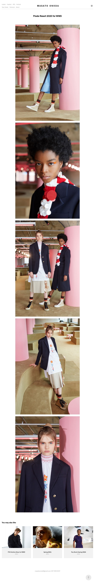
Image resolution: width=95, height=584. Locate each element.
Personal (12, 7)
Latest (4, 4)
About (17, 7)
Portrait (18, 4)
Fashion (9, 4)
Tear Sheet (5, 7)
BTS (14, 4)
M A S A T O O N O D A (48, 6)
